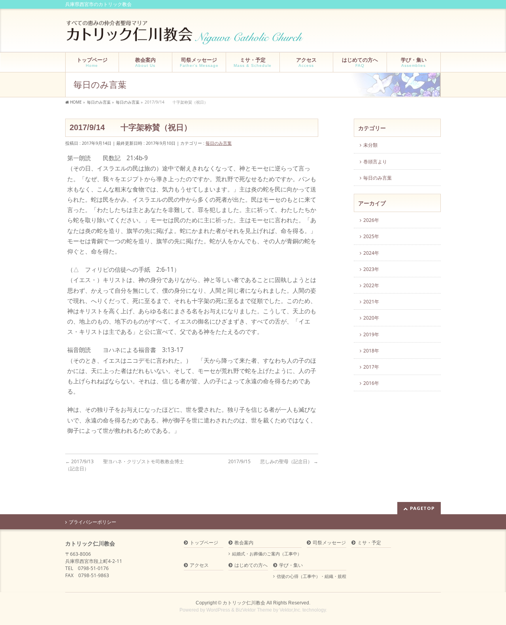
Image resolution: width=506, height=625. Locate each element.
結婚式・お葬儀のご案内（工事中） (267, 554)
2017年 (371, 367)
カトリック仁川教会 (244, 603)
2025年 (371, 236)
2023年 (371, 269)
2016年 (371, 383)
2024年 (371, 253)
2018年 (371, 350)
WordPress (218, 610)
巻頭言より (375, 161)
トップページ (204, 543)
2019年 (371, 334)
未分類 (370, 145)
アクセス (199, 565)
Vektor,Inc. (290, 610)
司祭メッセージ (329, 543)
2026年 (371, 220)
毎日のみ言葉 (219, 143)
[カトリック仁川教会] (185, 35)
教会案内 (243, 543)
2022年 (371, 285)
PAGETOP (422, 508)
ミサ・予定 (369, 543)
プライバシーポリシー (92, 522)
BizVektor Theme (254, 610)
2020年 (371, 317)
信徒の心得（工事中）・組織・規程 (311, 576)
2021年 (371, 301)
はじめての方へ (251, 565)
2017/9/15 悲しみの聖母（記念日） (273, 461)
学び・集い (291, 565)
